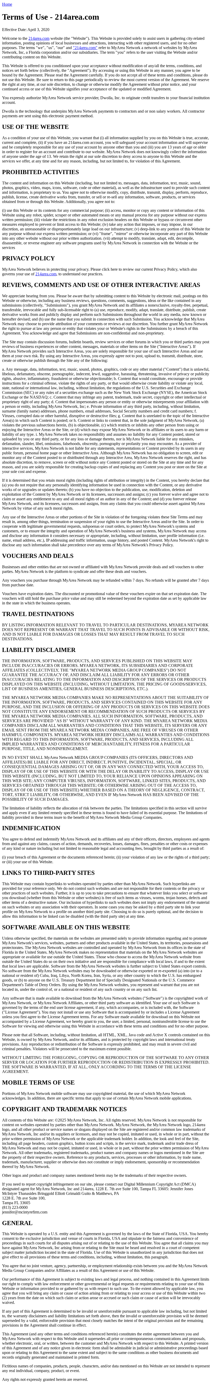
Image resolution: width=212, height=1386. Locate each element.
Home (7, 4)
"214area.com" (85, 47)
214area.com (38, 38)
